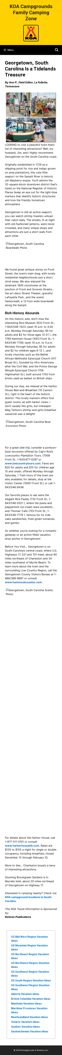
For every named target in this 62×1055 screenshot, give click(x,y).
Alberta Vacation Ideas (25, 994)
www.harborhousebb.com (22, 845)
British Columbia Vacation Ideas (30, 998)
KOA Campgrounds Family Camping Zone (31, 12)
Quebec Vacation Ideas (25, 1026)
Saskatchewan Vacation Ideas (29, 1031)
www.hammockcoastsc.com (23, 582)
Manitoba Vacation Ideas (26, 1003)
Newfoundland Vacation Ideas (29, 1017)
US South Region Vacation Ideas (31, 980)
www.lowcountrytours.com (23, 463)
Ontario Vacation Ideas (25, 1021)
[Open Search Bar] (56, 50)
